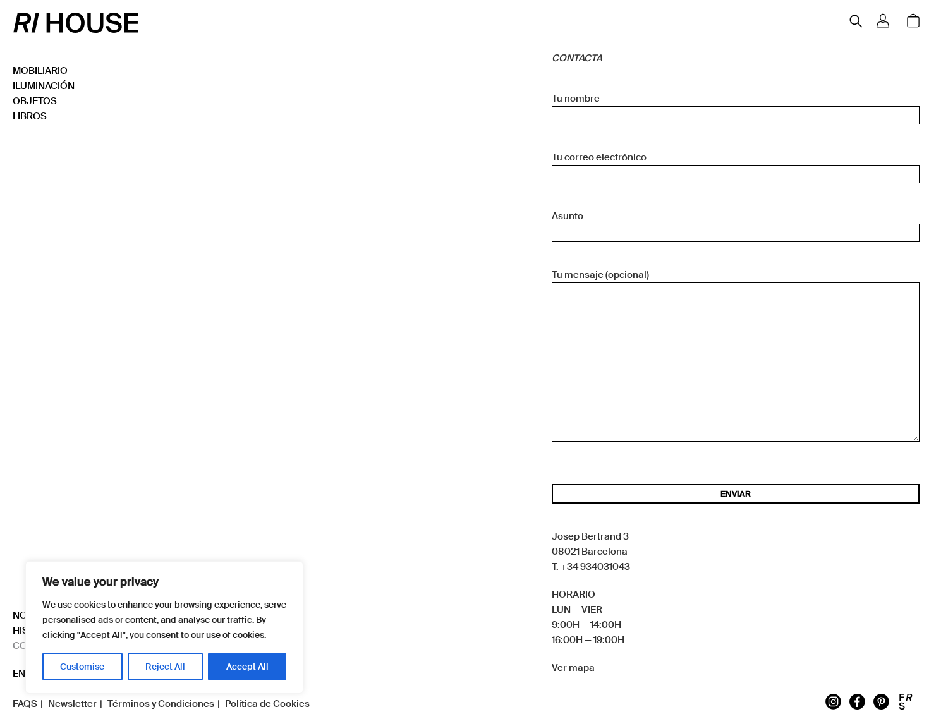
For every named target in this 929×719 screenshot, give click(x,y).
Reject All (165, 666)
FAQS (25, 704)
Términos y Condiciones (160, 704)
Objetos (35, 101)
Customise (82, 666)
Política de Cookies (267, 704)
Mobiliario (40, 70)
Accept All (247, 666)
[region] (164, 627)
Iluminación (44, 86)
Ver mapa (573, 668)
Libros (30, 116)
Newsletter (72, 704)
